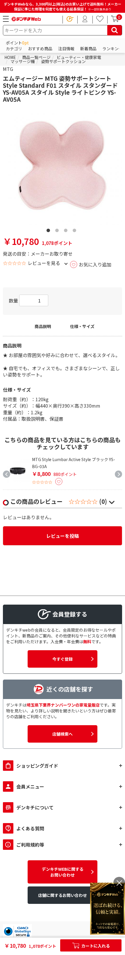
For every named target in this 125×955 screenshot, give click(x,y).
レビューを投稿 (62, 535)
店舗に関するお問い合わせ (62, 895)
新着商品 (88, 48)
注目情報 (66, 48)
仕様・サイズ (82, 326)
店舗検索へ (62, 734)
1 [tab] (49, 223)
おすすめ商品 (40, 48)
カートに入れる (95, 946)
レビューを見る (44, 263)
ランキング (112, 48)
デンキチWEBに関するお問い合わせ (62, 872)
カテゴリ (14, 48)
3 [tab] (67, 223)
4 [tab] (75, 223)
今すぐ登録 (62, 659)
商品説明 (43, 326)
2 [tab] (58, 223)
